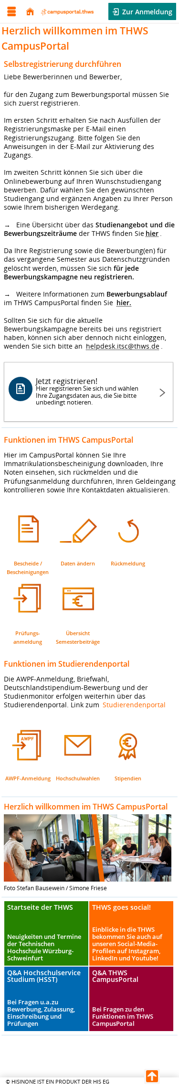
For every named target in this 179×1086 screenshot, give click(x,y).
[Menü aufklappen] (11, 12)
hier (152, 233)
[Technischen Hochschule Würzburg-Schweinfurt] (67, 11)
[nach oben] (152, 1076)
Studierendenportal (134, 704)
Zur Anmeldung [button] (146, 11)
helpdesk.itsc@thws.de (122, 346)
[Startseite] (30, 11)
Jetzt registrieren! (87, 391)
